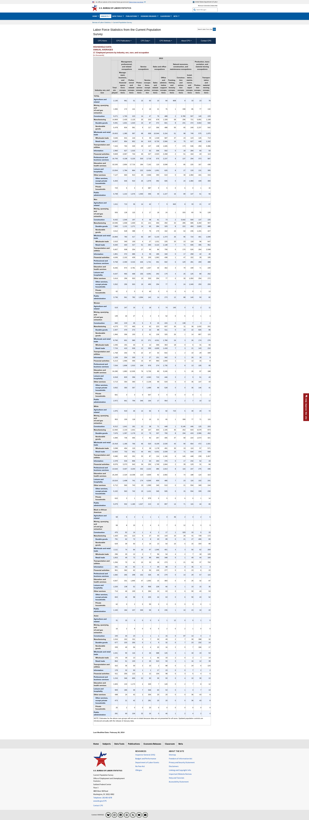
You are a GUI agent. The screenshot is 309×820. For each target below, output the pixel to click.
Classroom (170, 744)
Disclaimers (174, 766)
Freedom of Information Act (180, 758)
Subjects (106, 744)
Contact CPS (98, 805)
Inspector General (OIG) (145, 754)
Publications (134, 744)
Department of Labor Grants (147, 762)
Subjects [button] (105, 16)
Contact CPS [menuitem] (206, 41)
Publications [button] (131, 16)
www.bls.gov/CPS (100, 801)
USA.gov (138, 770)
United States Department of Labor (206, 2)
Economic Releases (152, 744)
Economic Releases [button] (149, 16)
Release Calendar (204, 6)
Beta (181, 744)
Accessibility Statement (179, 781)
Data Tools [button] (117, 16)
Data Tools (119, 744)
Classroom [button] (165, 16)
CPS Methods (165, 41)
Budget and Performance (145, 758)
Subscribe (214, 6)
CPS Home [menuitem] (102, 41)
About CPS (185, 41)
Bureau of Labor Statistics (101, 22)
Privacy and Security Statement (182, 762)
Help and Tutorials (176, 778)
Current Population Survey (122, 22)
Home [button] (94, 16)
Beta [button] (176, 16)
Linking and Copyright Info (180, 770)
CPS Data (145, 41)
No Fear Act (140, 766)
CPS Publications (123, 41)
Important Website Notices (180, 774)
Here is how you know (136, 2)
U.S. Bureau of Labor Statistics (115, 8)
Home (96, 744)
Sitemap (172, 754)
